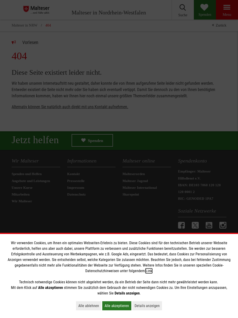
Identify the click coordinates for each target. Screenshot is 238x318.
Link (149, 271)
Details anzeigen (148, 305)
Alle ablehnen (89, 305)
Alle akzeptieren (118, 305)
